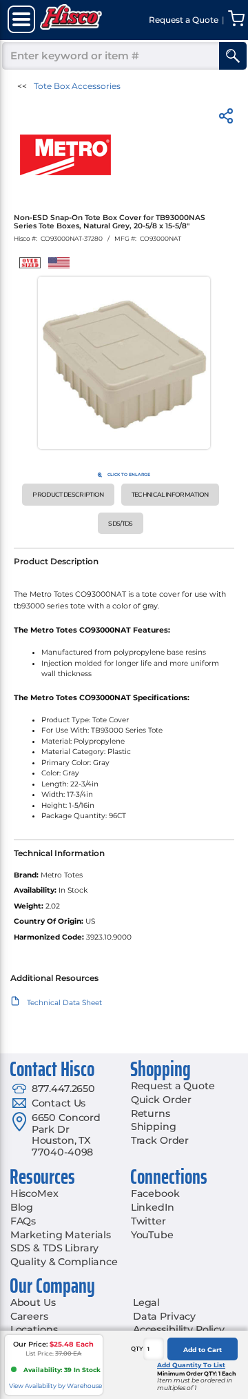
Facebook (155, 1193)
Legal (146, 1302)
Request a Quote (173, 1085)
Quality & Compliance (64, 1261)
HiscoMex (34, 1193)
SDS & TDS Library (54, 1247)
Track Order (160, 1140)
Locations (34, 1329)
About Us (33, 1302)
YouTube (152, 1234)
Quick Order (161, 1099)
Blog (21, 1207)
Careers (29, 1316)
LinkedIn (152, 1207)
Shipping (153, 1126)
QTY (137, 1348)
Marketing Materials (60, 1234)
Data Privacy (164, 1316)
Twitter (148, 1221)
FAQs (23, 1221)
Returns (150, 1113)
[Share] (226, 118)
